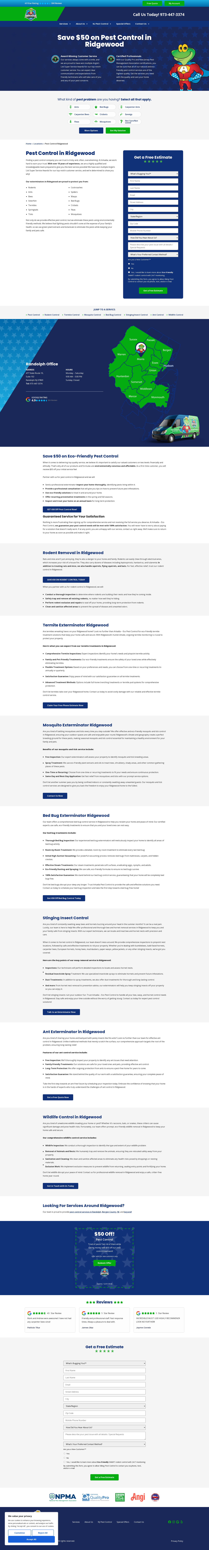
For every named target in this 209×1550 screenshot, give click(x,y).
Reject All (43, 1533)
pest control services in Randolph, (86, 1212)
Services (63, 24)
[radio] (153, 263)
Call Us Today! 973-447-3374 (158, 14)
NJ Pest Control (100, 24)
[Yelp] (181, 1521)
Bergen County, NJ (110, 1212)
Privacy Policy (177, 1541)
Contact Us (140, 24)
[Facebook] (169, 1521)
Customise (19, 1533)
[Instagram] (173, 1521)
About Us (80, 24)
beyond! (128, 1212)
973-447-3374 (36, 383)
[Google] (177, 1521)
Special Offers (123, 24)
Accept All (31, 1539)
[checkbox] (153, 266)
